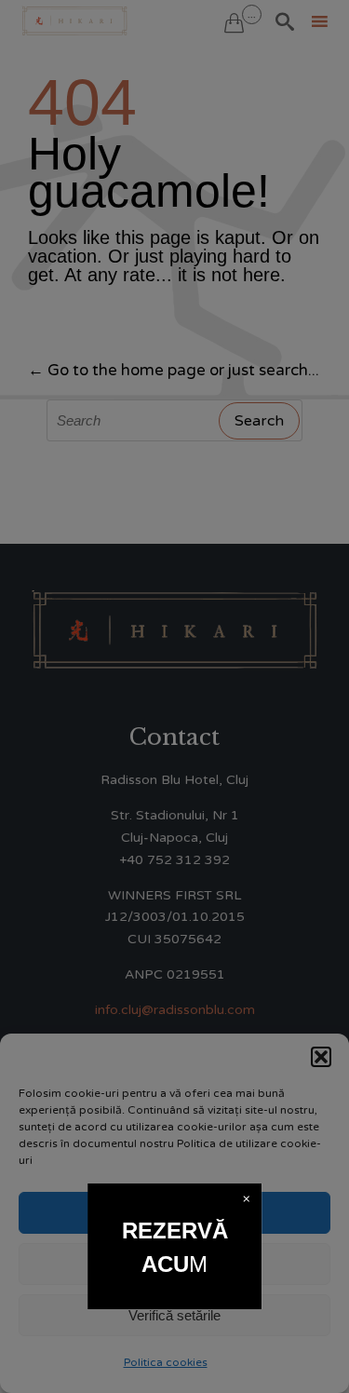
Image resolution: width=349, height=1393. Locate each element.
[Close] (246, 1199)
